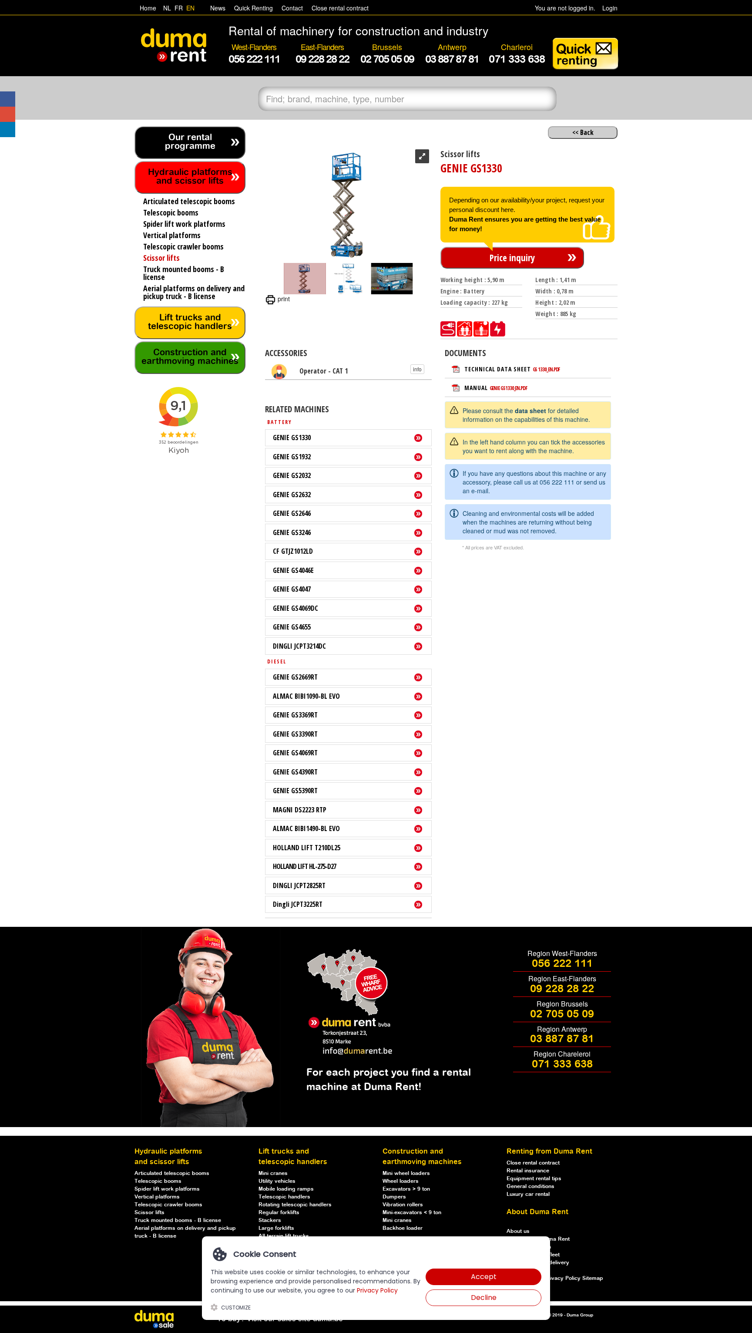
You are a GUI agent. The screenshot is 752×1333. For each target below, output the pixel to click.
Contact (291, 7)
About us (518, 1231)
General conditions (530, 1186)
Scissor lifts (149, 1212)
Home (148, 7)
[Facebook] (7, 99)
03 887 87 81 (562, 1039)
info (417, 369)
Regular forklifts (278, 1212)
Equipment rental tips (534, 1179)
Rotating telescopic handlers (295, 1205)
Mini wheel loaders (406, 1173)
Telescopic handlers (284, 1197)
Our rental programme (190, 142)
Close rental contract (339, 7)
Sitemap (592, 1278)
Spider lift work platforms (167, 1189)
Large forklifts (276, 1228)
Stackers (269, 1220)
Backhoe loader (403, 1228)
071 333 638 (562, 1064)
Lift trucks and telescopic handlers (190, 322)
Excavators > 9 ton (406, 1189)
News (216, 7)
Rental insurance (528, 1171)
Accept (484, 1277)
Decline (484, 1298)
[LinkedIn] (7, 129)
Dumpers (394, 1197)
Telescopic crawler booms (168, 1205)
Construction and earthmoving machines (189, 357)
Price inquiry (512, 258)
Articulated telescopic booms (171, 1173)
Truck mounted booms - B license (177, 1220)
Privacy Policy (563, 1278)
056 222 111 (557, 482)
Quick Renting (252, 7)
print (283, 298)
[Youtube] (7, 114)
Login (610, 7)
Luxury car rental (528, 1194)
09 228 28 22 (562, 989)
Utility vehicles (276, 1181)
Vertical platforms (157, 1197)
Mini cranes (273, 1173)
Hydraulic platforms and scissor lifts (190, 177)
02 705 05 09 (562, 1014)
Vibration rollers (403, 1205)
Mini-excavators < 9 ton (412, 1212)
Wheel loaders (401, 1181)
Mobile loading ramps (286, 1189)
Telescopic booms (157, 1181)
